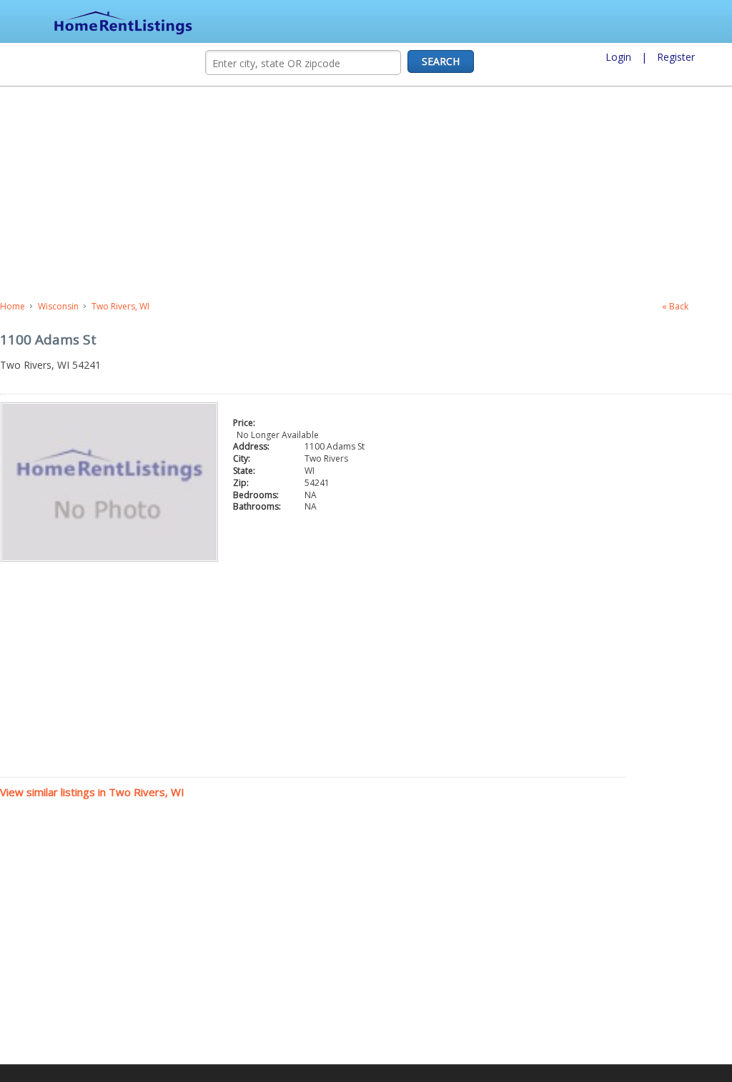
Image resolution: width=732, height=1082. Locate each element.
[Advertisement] (311, 194)
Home (12, 306)
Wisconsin (58, 306)
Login (618, 57)
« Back (675, 306)
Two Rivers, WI (120, 306)
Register (676, 57)
